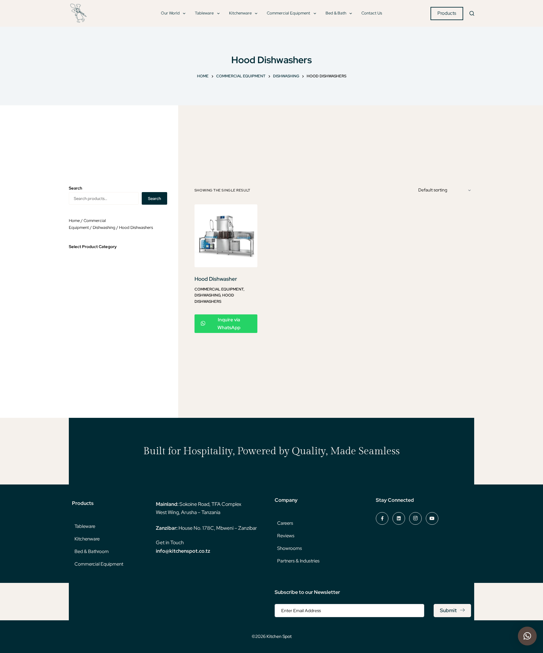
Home (74, 220)
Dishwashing (207, 295)
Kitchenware (240, 13)
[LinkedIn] (398, 518)
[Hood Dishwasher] (226, 235)
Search (154, 198)
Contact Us (371, 13)
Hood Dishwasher (216, 278)
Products (446, 13)
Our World (170, 13)
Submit (448, 610)
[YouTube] (432, 518)
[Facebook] (382, 518)
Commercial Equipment (288, 13)
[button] (527, 636)
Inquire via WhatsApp (228, 324)
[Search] (471, 13)
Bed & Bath (336, 13)
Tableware (204, 13)
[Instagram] (415, 518)
